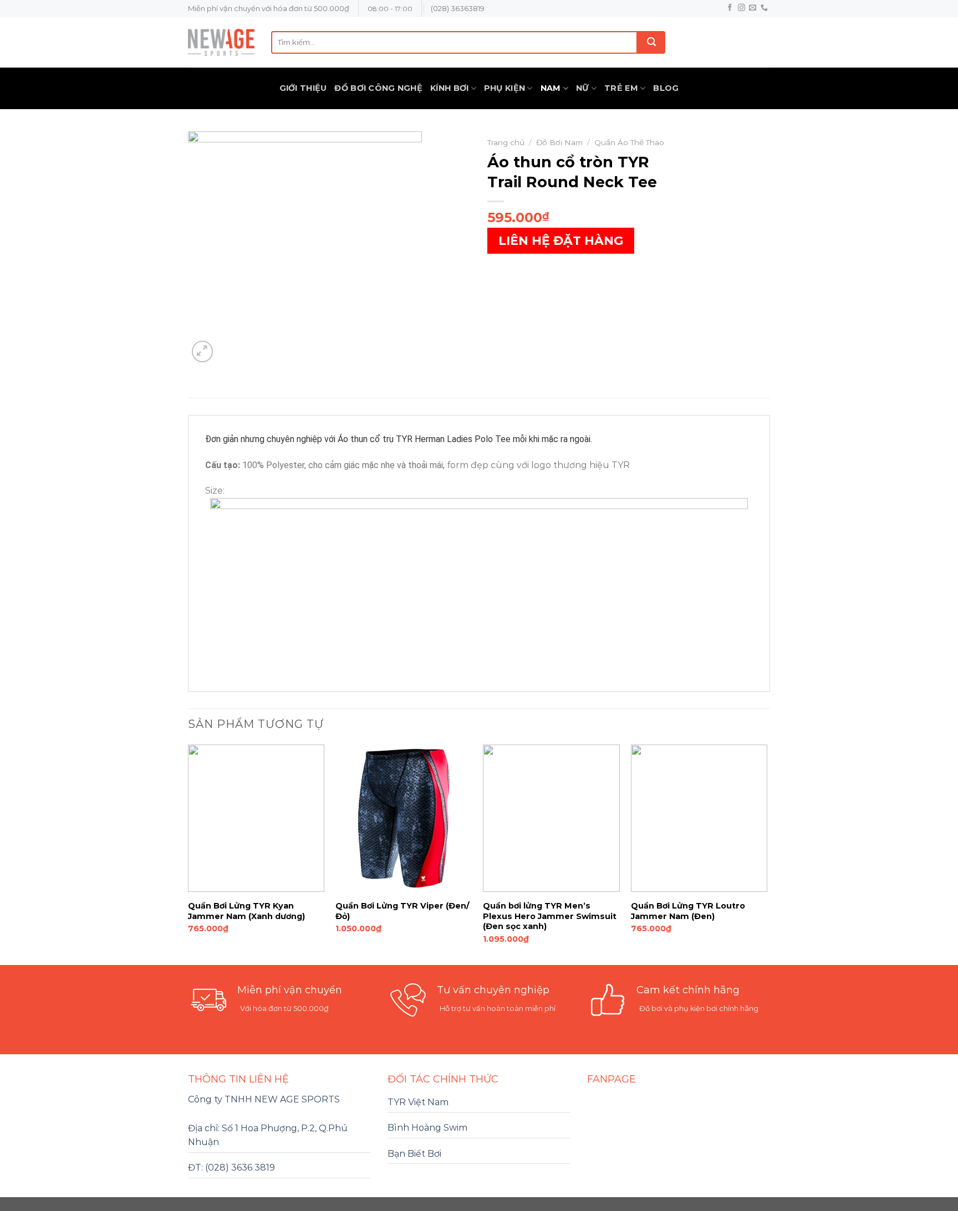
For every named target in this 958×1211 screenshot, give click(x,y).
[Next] (766, 853)
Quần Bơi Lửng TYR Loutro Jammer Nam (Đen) (688, 911)
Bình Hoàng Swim (427, 1127)
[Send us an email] (752, 8)
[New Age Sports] (221, 42)
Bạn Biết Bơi (414, 1153)
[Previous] (188, 853)
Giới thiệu (303, 88)
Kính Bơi (449, 88)
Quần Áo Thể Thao (629, 142)
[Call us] (764, 8)
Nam (551, 88)
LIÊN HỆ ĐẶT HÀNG (560, 240)
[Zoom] (202, 351)
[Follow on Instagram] (741, 8)
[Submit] (651, 42)
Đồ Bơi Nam (559, 142)
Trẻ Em (621, 88)
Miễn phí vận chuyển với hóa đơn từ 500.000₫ (268, 8)
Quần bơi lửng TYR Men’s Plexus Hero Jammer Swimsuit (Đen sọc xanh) (549, 916)
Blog (666, 88)
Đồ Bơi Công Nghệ (378, 88)
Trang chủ (505, 142)
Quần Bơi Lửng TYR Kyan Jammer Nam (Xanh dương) (246, 911)
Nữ (582, 88)
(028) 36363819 (458, 8)
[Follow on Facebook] (729, 8)
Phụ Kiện (504, 88)
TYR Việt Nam (418, 1102)
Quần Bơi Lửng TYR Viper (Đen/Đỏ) (402, 911)
